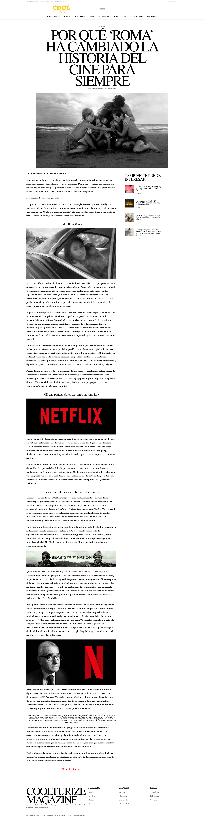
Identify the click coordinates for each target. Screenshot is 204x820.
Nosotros (139, 17)
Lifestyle (126, 17)
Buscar (102, 9)
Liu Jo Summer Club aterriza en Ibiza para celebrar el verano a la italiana (148, 217)
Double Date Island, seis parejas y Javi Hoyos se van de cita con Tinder (148, 188)
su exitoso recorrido (89, 468)
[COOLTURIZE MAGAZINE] (61, 9)
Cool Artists (53, 17)
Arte (92, 17)
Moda (115, 17)
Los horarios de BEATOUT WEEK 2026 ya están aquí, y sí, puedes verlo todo (148, 202)
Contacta (152, 17)
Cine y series (80, 17)
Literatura (103, 17)
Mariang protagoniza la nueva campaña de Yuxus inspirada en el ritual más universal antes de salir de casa (148, 232)
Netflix (76, 472)
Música (66, 17)
